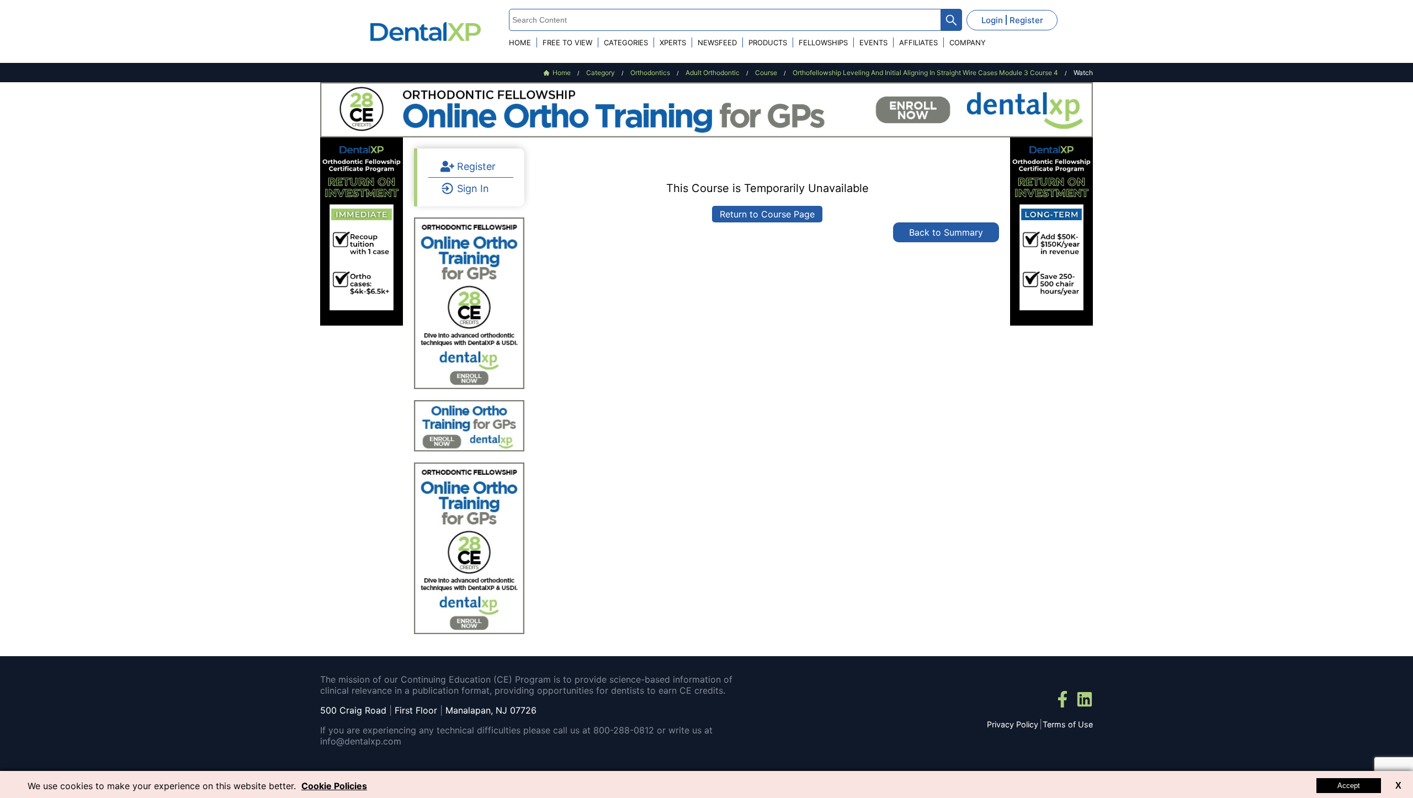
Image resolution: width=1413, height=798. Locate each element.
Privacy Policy (1012, 724)
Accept (1348, 785)
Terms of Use (1068, 724)
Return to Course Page (767, 214)
